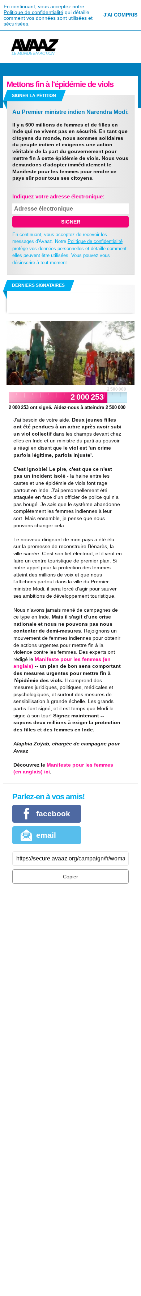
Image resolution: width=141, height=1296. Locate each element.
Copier (70, 876)
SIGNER (70, 222)
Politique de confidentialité (33, 12)
